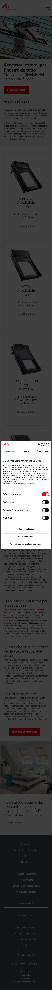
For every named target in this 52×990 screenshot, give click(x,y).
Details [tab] (26, 451)
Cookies (30, 483)
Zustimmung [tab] (9, 451)
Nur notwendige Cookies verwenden (26, 544)
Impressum (6, 483)
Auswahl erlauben (26, 536)
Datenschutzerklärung (19, 483)
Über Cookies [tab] (43, 451)
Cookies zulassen (26, 529)
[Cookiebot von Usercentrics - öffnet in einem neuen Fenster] (38, 444)
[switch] (45, 502)
